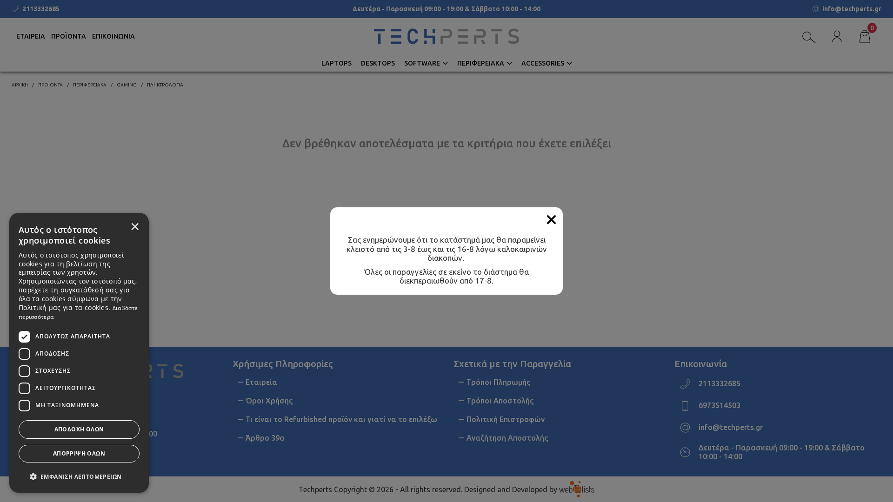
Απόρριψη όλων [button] (79, 453)
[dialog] (79, 353)
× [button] (135, 226)
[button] (79, 476)
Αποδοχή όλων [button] (79, 429)
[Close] (551, 220)
